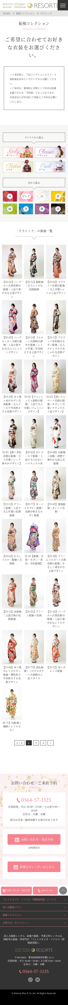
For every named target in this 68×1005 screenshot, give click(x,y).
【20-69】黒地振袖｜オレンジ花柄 (56, 507)
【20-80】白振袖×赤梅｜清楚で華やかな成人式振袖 (56, 457)
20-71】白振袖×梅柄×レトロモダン (12, 726)
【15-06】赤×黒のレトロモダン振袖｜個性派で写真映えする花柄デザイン (12, 674)
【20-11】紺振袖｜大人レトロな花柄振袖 (34, 285)
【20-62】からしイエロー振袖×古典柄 (12, 559)
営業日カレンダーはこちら (37, 867)
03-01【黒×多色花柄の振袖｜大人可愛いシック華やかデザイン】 (12, 457)
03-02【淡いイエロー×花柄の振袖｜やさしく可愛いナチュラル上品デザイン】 (56, 404)
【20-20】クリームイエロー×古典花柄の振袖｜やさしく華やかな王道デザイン (56, 563)
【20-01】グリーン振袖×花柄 (34, 613)
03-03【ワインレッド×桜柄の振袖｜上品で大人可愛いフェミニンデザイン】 (34, 404)
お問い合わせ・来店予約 (37, 839)
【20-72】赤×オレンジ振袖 (56, 669)
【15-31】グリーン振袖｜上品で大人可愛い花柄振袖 (12, 509)
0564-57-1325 (36, 800)
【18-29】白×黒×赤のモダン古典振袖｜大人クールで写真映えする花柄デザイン (12, 404)
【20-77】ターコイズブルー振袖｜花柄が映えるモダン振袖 (34, 509)
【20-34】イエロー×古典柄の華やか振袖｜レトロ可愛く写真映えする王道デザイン (34, 347)
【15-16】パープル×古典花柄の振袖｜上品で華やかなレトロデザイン (56, 619)
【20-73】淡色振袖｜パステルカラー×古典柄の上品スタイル (34, 672)
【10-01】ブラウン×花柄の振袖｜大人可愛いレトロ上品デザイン (56, 287)
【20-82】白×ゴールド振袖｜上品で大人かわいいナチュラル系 (34, 457)
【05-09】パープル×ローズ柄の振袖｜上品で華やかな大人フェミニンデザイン (12, 345)
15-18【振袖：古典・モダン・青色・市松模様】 (34, 559)
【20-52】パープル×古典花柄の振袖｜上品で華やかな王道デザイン (12, 289)
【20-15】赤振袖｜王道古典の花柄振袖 (12, 615)
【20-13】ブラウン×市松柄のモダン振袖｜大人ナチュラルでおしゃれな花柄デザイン (56, 347)
